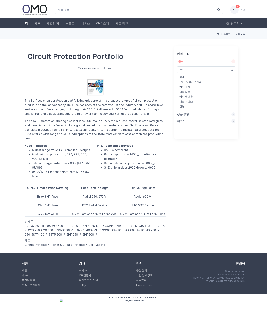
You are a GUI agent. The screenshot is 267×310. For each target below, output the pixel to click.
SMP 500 (75, 226)
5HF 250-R (74, 234)
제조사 (25, 275)
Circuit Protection (37, 245)
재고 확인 (122, 23)
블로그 (70, 23)
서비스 (85, 23)
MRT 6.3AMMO (105, 226)
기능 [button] (180, 61)
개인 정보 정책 (144, 275)
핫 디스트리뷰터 (31, 285)
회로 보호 (240, 34)
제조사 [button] (181, 121)
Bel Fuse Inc (97, 245)
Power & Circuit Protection (69, 245)
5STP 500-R (57, 234)
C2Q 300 (47, 230)
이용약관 (141, 280)
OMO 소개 (102, 23)
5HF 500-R (90, 234)
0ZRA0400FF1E (87, 230)
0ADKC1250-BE (35, 226)
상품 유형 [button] (183, 114)
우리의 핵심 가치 (88, 280)
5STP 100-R (39, 234)
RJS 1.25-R (145, 226)
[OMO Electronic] (35, 9)
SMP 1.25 (89, 226)
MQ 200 (151, 230)
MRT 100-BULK (127, 226)
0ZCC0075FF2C (133, 230)
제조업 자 (53, 23)
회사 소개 (84, 270)
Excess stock (144, 285)
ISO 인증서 (85, 275)
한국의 (235, 23)
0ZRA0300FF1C (65, 230)
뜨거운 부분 (28, 280)
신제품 (83, 285)
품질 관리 (141, 270)
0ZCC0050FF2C (110, 230)
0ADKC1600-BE (57, 226)
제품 (37, 23)
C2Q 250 (34, 230)
